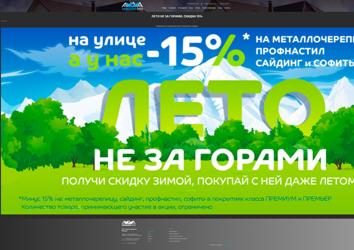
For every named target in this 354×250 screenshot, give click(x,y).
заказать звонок (224, 3)
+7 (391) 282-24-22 (209, 4)
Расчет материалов (174, 234)
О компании (172, 8)
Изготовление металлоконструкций (178, 238)
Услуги (191, 8)
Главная (164, 8)
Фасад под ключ (173, 231)
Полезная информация (209, 8)
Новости (150, 238)
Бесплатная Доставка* (174, 241)
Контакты (227, 8)
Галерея (197, 8)
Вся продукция (182, 8)
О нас (149, 234)
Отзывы (220, 8)
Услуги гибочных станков (175, 236)
